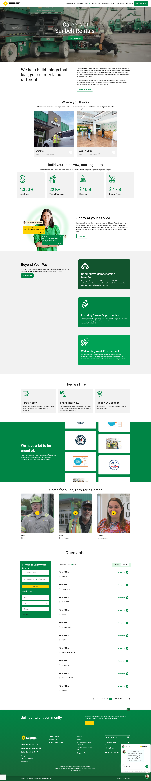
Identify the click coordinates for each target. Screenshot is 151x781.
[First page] (93, 699)
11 (113, 699)
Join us (89, 723)
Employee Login (117, 742)
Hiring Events (121, 3)
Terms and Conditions (27, 758)
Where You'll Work (84, 3)
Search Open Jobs (85, 89)
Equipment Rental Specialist (84, 747)
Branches (80, 736)
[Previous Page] (97, 699)
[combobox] (30, 579)
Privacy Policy (24, 756)
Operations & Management (84, 742)
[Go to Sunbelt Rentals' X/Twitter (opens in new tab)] (112, 752)
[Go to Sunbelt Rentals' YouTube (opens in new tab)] (106, 752)
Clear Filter (25, 614)
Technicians (80, 744)
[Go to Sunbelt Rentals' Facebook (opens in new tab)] (108, 752)
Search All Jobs (141, 3)
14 (121, 699)
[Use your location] (36, 579)
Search (35, 586)
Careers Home (70, 3)
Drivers (79, 739)
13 (118, 699)
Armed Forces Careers (108, 3)
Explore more (27, 275)
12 (116, 699)
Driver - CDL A (64, 572)
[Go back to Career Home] (11, 3)
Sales (78, 750)
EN (130, 3)
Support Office (82, 753)
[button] (35, 597)
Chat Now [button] (82, 236)
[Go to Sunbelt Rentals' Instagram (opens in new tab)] (115, 752)
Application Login (117, 737)
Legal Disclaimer (25, 761)
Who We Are (96, 3)
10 (110, 699)
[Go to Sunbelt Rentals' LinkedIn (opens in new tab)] (117, 752)
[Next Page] (124, 699)
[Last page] (129, 699)
